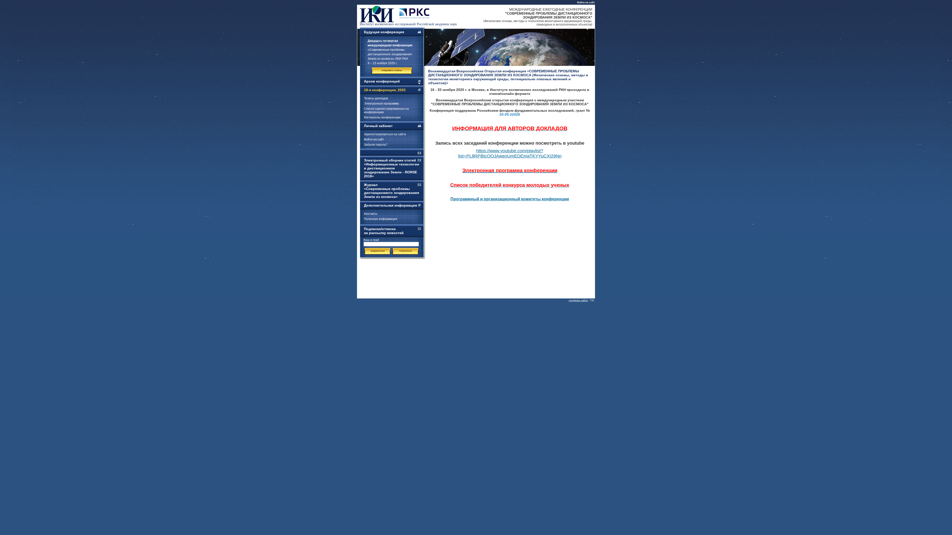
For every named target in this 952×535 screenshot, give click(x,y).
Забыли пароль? (375, 144)
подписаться (378, 250)
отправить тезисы (392, 70)
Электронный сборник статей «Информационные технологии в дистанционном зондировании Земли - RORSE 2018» (391, 168)
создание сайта (578, 300)
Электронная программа (381, 103)
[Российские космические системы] (414, 17)
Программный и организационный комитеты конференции (509, 199)
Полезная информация (380, 219)
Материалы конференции (382, 117)
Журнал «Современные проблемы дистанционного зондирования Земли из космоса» (391, 191)
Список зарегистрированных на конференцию (386, 110)
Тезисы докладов (376, 98)
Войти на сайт (586, 2)
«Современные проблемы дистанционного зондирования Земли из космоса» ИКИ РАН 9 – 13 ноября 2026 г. (390, 52)
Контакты (370, 213)
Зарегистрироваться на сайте (385, 134)
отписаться (405, 250)
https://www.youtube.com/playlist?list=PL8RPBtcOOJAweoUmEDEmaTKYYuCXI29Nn (510, 153)
